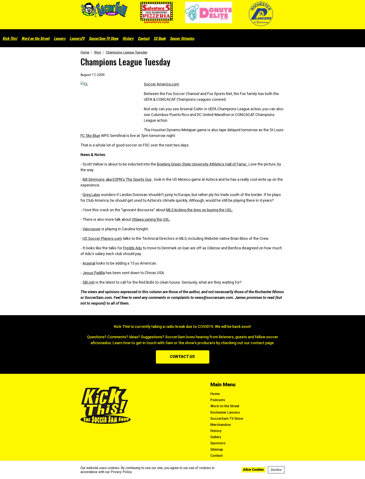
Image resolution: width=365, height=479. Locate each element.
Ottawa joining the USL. (151, 219)
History (128, 38)
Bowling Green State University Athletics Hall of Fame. (203, 164)
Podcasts (217, 400)
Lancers (59, 38)
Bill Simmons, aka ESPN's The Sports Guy (117, 179)
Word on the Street (35, 38)
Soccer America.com (161, 84)
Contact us (182, 356)
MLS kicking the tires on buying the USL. (199, 210)
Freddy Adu (132, 248)
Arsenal (89, 263)
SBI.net (89, 282)
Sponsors (218, 443)
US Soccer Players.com (102, 238)
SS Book (160, 38)
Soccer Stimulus (182, 38)
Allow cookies (253, 470)
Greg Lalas (91, 194)
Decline (276, 470)
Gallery (215, 437)
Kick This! (10, 38)
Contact (143, 38)
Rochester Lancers (225, 412)
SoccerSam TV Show (103, 38)
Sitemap (216, 449)
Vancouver (92, 229)
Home (215, 394)
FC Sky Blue (90, 135)
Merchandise (220, 425)
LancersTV (76, 38)
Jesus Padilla (94, 273)
